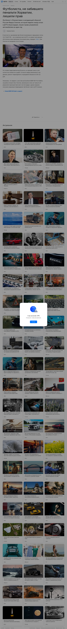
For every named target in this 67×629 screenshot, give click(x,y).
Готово (33, 321)
